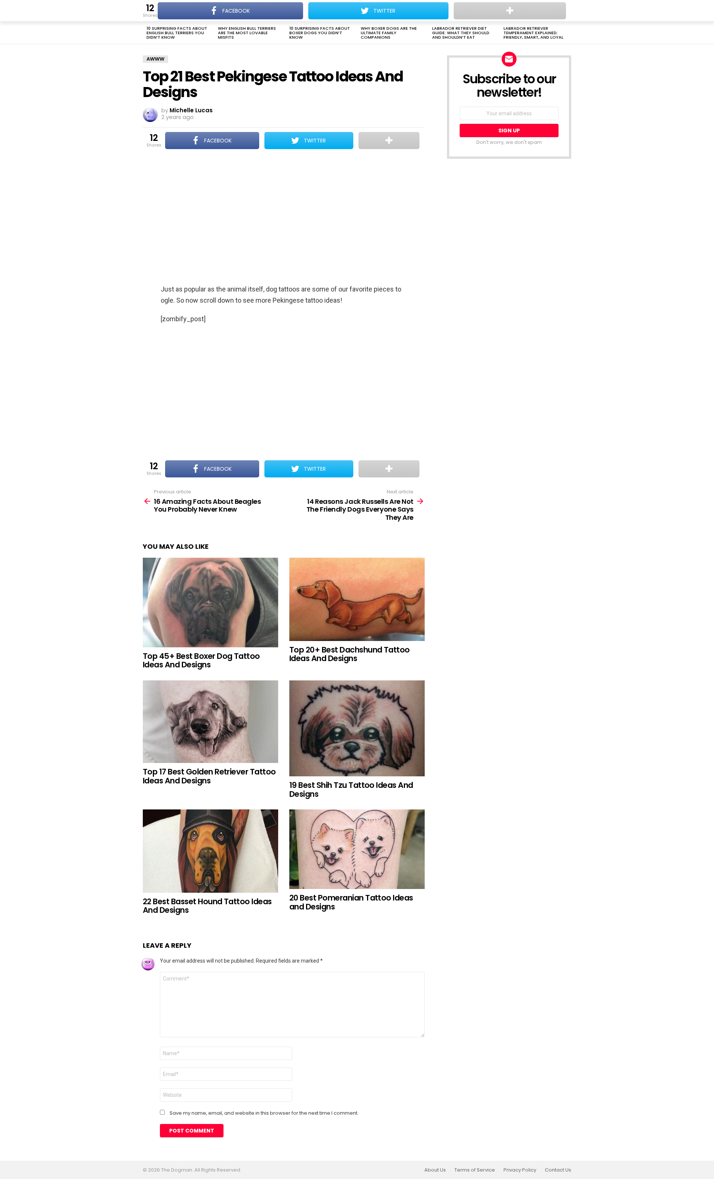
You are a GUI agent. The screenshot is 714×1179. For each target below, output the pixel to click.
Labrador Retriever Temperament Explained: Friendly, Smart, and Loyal (533, 32)
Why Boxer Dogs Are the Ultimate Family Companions (389, 32)
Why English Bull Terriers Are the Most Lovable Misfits (247, 32)
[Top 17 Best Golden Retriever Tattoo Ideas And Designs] (210, 721)
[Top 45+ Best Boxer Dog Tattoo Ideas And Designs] (210, 602)
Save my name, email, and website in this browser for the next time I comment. (264, 1113)
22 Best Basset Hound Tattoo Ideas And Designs (207, 906)
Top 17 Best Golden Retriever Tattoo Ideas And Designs (209, 776)
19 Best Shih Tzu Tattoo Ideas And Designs (351, 789)
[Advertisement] (284, 217)
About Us (435, 1170)
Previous (146, 33)
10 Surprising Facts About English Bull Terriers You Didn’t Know (177, 32)
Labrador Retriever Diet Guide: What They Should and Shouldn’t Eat (460, 32)
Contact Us (558, 1170)
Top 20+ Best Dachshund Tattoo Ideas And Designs (349, 654)
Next (567, 33)
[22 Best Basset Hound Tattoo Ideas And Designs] (210, 850)
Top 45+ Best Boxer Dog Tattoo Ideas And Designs (201, 660)
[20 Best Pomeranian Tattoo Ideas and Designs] (357, 849)
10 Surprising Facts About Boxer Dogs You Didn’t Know (319, 32)
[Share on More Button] (388, 140)
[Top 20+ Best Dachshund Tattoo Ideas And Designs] (357, 599)
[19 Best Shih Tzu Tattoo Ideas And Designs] (357, 728)
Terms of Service (474, 1170)
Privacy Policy (520, 1170)
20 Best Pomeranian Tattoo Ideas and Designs (351, 902)
